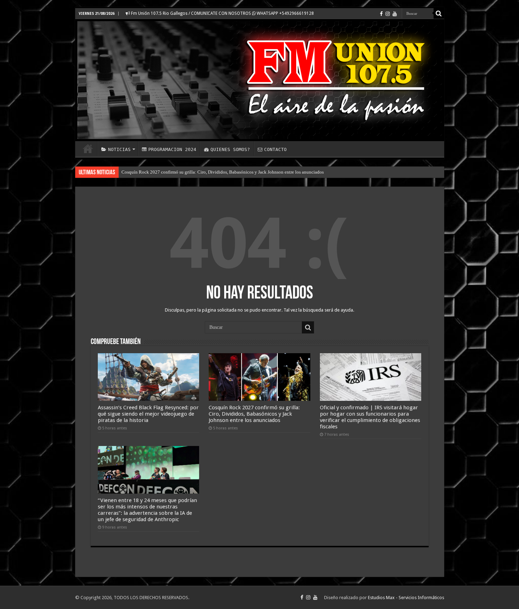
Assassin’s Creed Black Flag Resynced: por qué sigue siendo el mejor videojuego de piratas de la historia (148, 413)
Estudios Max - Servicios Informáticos (406, 597)
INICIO (88, 148)
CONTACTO (275, 149)
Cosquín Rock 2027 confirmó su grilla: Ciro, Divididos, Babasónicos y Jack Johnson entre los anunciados (222, 172)
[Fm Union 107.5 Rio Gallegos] (259, 80)
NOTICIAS (119, 149)
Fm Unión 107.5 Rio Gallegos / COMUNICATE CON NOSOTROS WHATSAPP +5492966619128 (222, 13)
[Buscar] (439, 13)
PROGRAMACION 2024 (172, 149)
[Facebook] (381, 14)
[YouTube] (395, 14)
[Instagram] (387, 14)
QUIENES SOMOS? (230, 149)
